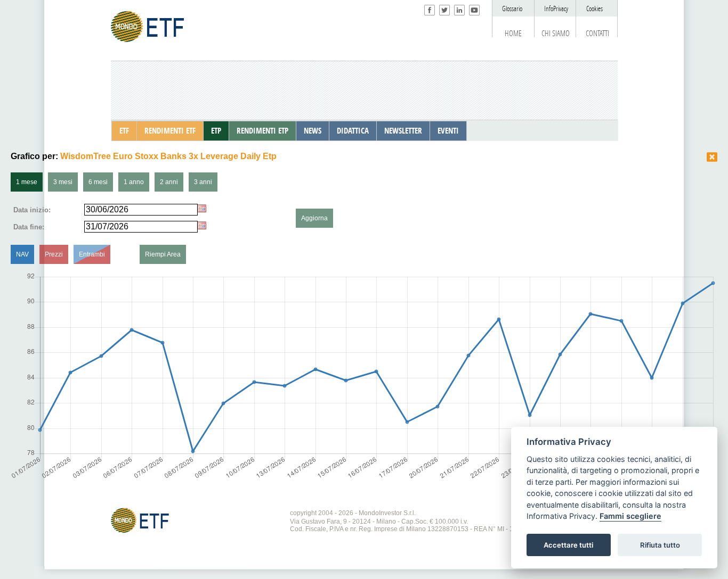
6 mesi (98, 182)
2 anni (169, 182)
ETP (216, 131)
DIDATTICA (353, 131)
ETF (124, 131)
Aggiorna (314, 218)
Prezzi (54, 254)
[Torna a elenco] (712, 157)
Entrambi (92, 254)
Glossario (512, 9)
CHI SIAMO (555, 33)
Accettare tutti (568, 545)
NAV (22, 254)
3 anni (203, 182)
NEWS (312, 131)
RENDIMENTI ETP (262, 131)
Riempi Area (163, 254)
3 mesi (62, 182)
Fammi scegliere (630, 516)
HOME (513, 33)
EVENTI (448, 131)
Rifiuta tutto (660, 545)
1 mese (26, 182)
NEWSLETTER (403, 131)
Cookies (594, 9)
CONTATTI (597, 33)
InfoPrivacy (556, 9)
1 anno (134, 182)
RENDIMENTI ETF (170, 131)
